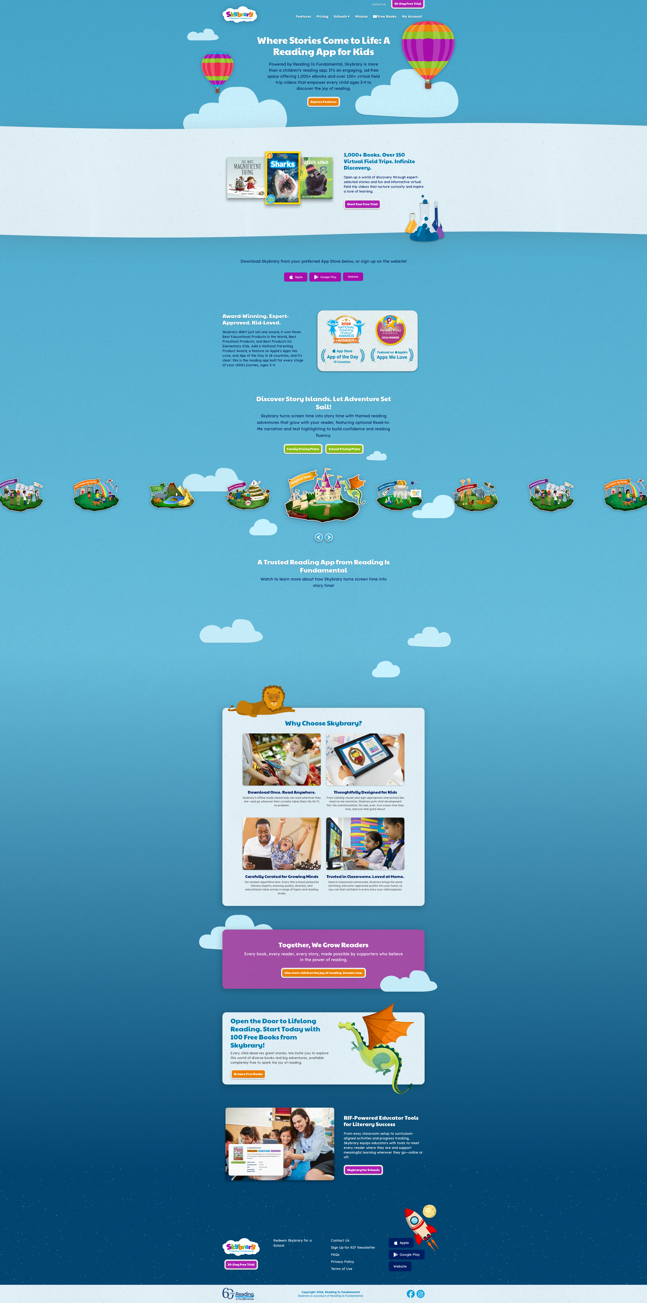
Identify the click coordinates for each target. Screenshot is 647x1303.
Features (303, 16)
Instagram (421, 1294)
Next (329, 537)
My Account (412, 16)
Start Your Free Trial (362, 204)
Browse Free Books (248, 1074)
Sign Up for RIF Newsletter (353, 1247)
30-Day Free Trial (241, 1264)
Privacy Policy (342, 1261)
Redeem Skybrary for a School (292, 1243)
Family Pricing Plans (303, 449)
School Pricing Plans (344, 449)
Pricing (322, 16)
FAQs (335, 1254)
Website (353, 276)
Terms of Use (341, 1269)
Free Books (386, 16)
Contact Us (379, 4)
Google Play (328, 277)
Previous (319, 537)
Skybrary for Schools (363, 1170)
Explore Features (324, 101)
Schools (340, 16)
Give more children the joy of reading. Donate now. (323, 973)
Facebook (411, 1294)
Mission (361, 16)
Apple (299, 277)
